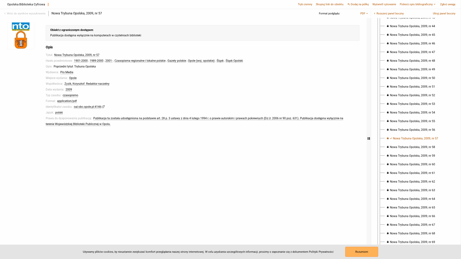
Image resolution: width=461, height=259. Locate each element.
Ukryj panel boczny (444, 13)
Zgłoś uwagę (447, 4)
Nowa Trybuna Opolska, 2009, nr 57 (76, 55)
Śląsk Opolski (234, 60)
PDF (362, 13)
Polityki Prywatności (321, 251)
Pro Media (66, 72)
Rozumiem (361, 251)
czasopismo (70, 95)
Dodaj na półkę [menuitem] (360, 4)
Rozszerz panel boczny (390, 13)
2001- (109, 60)
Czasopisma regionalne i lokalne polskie (140, 60)
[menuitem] (411, 26)
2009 (69, 89)
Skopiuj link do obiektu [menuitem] (329, 4)
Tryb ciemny (305, 4)
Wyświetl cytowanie (384, 4)
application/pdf (67, 101)
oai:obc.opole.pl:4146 (87, 106)
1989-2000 (96, 60)
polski (59, 112)
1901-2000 (81, 60)
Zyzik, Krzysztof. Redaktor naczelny (86, 83)
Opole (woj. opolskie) (201, 60)
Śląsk (220, 60)
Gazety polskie (176, 60)
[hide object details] (369, 138)
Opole (73, 78)
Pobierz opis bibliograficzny (416, 4)
